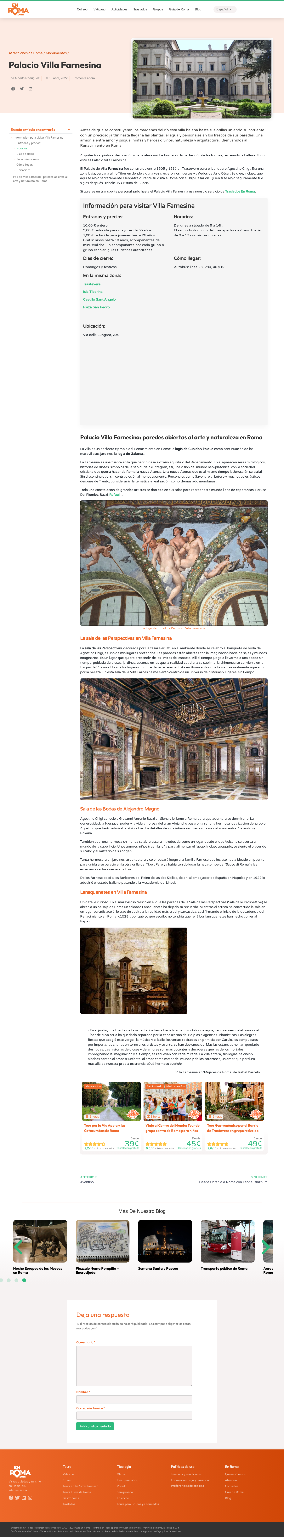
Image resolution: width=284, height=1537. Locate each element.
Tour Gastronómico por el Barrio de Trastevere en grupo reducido (232, 1128)
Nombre (83, 1391)
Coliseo (82, 9)
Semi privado (154, 1086)
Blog (198, 9)
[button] (13, 88)
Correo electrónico (90, 1408)
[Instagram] (30, 1497)
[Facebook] (11, 1497)
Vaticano (99, 9)
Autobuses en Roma (154, 1268)
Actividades (119, 9)
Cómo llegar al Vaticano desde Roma (225, 1270)
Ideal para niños (175, 1086)
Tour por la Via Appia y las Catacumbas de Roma (104, 1128)
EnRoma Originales (133, 1111)
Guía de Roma (179, 9)
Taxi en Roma (86, 1268)
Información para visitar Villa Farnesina (38, 137)
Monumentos (56, 53)
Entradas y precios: (28, 143)
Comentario (85, 1342)
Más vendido (93, 1086)
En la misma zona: (28, 159)
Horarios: (22, 148)
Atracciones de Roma (26, 53)
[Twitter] (17, 1497)
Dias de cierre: (25, 154)
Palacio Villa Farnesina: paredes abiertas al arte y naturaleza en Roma (40, 179)
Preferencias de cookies (187, 1486)
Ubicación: (23, 170)
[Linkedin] (23, 1497)
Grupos (158, 9)
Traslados (140, 9)
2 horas (94, 1116)
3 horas (155, 1116)
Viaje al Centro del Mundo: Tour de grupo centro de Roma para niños (172, 1128)
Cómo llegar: (24, 164)
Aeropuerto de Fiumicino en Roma (36, 1270)
